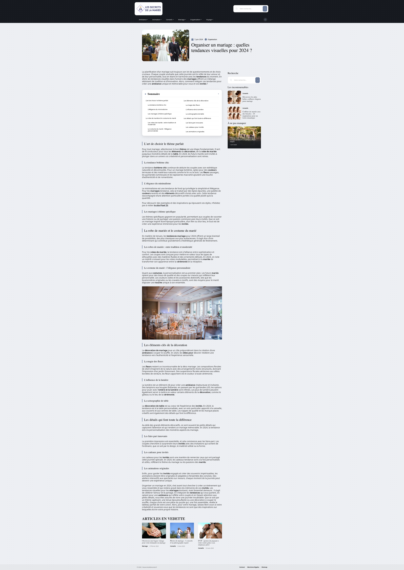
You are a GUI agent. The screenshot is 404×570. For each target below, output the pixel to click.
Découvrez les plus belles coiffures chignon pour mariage (252, 99)
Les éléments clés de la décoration (196, 101)
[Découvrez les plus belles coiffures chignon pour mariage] (234, 97)
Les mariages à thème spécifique (159, 114)
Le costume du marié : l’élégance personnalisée (159, 130)
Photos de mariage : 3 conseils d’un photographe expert (181, 542)
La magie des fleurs (193, 105)
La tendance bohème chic (157, 105)
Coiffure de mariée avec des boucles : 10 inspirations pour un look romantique (252, 114)
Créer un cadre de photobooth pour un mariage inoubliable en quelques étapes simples (243, 140)
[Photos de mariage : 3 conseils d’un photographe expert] (182, 530)
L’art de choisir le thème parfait (157, 100)
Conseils (173, 546)
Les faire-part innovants (194, 123)
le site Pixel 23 (161, 205)
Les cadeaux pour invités (195, 127)
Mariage (145, 546)
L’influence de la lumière (194, 109)
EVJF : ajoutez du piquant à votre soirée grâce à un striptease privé (208, 543)
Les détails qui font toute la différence (197, 118)
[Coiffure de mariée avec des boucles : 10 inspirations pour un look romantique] (234, 113)
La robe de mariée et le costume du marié (161, 118)
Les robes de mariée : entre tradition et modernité (162, 124)
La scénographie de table (195, 114)
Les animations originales (195, 131)
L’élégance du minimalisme (157, 109)
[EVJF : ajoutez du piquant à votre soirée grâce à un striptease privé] (210, 530)
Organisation (212, 39)
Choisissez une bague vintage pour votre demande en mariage (153, 542)
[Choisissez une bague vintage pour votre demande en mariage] (154, 530)
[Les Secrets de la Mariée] (148, 8)
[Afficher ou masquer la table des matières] (189, 94)
